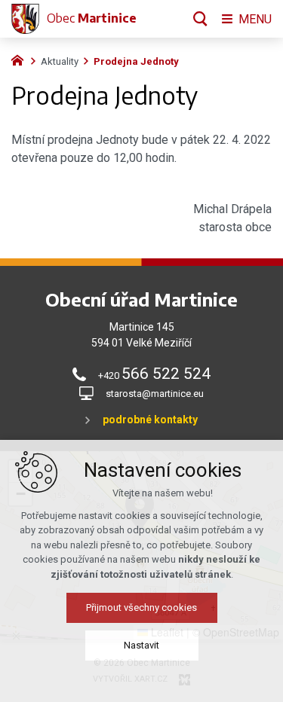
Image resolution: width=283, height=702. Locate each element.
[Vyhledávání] (200, 18)
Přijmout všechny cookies (141, 607)
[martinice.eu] (21, 59)
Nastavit (141, 645)
